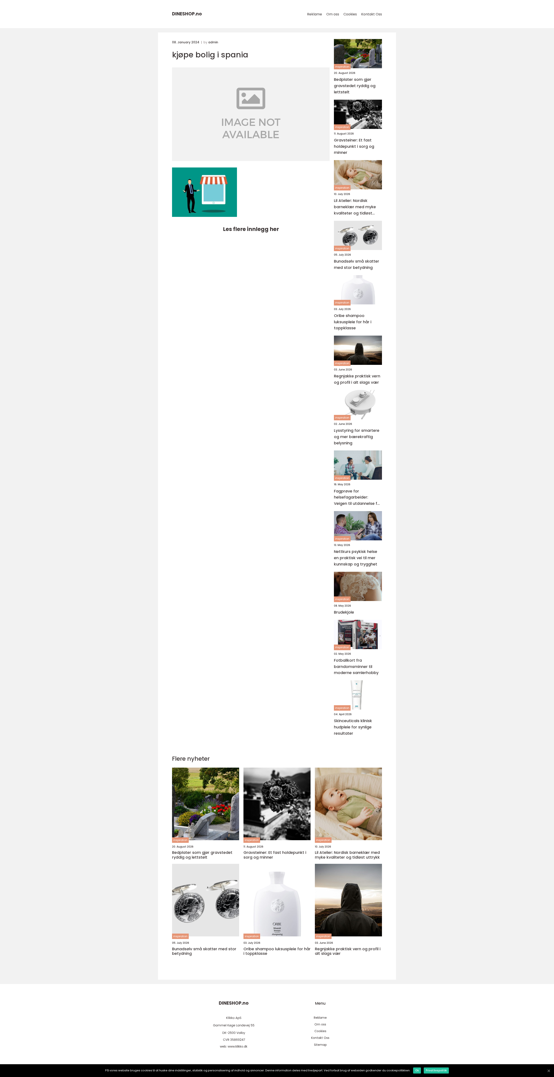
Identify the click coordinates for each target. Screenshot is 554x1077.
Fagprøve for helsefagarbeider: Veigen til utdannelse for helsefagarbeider (357, 497)
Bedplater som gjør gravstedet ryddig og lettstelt (354, 86)
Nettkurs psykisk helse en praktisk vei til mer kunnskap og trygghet (355, 558)
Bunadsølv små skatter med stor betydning (356, 264)
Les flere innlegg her (251, 229)
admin (213, 42)
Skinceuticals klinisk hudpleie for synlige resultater (353, 727)
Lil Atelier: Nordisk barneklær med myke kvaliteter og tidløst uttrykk (355, 207)
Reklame (314, 14)
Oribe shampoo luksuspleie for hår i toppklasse (352, 322)
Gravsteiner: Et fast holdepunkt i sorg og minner (354, 146)
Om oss (332, 14)
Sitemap (320, 1045)
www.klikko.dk (237, 1046)
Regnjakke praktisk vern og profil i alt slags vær (357, 379)
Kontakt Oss (371, 14)
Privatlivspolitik (436, 1070)
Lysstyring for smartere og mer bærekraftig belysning (356, 437)
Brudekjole (344, 612)
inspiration (342, 66)
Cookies (350, 14)
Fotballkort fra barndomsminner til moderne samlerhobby (356, 667)
